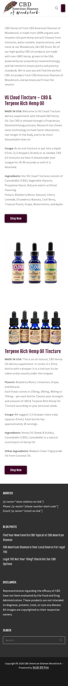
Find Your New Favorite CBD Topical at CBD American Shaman (33, 537)
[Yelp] (25, 678)
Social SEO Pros (41, 667)
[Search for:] (34, 640)
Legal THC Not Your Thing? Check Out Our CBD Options (29, 561)
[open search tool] (56, 8)
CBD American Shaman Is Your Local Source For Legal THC (34, 549)
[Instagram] (12, 678)
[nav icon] (63, 8)
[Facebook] (6, 678)
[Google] (19, 678)
